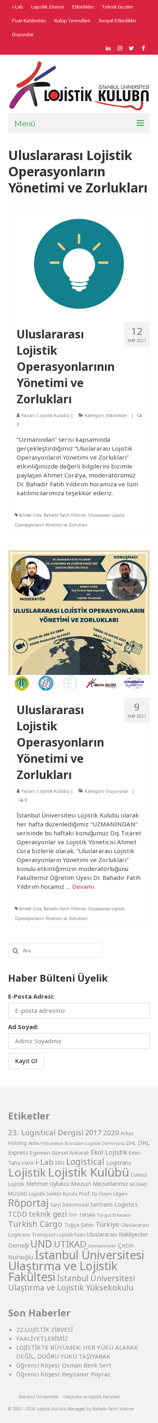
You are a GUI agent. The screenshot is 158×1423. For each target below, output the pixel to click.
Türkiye (107, 1224)
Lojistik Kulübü (53, 415)
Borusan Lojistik (82, 1143)
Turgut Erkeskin (114, 1215)
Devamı (83, 886)
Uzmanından (102, 1246)
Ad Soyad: (23, 1027)
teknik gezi (48, 1214)
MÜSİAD (138, 1184)
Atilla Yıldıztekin (45, 1143)
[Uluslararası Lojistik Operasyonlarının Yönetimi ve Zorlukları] (79, 263)
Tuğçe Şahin (79, 1224)
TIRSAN (87, 1215)
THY (72, 1215)
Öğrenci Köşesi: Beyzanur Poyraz (63, 1374)
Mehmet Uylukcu (47, 1184)
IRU (59, 1162)
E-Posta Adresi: (31, 996)
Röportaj (28, 1202)
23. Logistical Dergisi (45, 1132)
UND (41, 1243)
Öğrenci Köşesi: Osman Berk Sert (63, 1365)
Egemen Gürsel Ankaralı (59, 1152)
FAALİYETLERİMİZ (42, 1338)
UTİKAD (70, 1244)
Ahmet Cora (30, 515)
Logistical (85, 1161)
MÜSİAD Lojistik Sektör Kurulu (42, 1193)
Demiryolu (113, 1143)
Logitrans (118, 1162)
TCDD (17, 1214)
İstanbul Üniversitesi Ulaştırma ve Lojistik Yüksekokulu (71, 1283)
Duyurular (117, 791)
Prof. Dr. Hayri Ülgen (103, 1193)
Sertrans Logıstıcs (114, 1204)
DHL (131, 1143)
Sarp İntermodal (69, 1204)
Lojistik (27, 1172)
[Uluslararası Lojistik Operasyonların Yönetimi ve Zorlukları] (79, 620)
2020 (111, 1132)
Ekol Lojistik (108, 1152)
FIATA (28, 1163)
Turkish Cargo (35, 1223)
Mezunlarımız (110, 1183)
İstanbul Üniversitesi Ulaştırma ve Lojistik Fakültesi (76, 1265)
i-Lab (44, 1162)
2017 (93, 1132)
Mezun (81, 1183)
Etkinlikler (117, 415)
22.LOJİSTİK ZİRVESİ (44, 1329)
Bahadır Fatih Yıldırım (64, 515)
